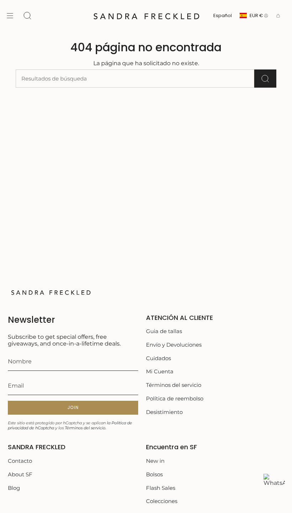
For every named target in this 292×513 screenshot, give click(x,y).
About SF (20, 474)
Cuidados (158, 358)
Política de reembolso (174, 398)
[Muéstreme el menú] (10, 15)
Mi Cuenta (159, 371)
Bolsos (154, 474)
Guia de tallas (164, 331)
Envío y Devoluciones (174, 344)
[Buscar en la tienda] (265, 78)
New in (155, 460)
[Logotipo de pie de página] (50, 292)
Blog (14, 487)
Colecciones (161, 501)
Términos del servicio (173, 385)
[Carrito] (278, 15)
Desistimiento (164, 412)
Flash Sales (160, 487)
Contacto (20, 460)
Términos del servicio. (85, 427)
